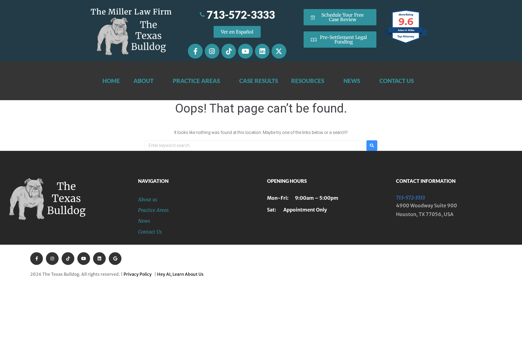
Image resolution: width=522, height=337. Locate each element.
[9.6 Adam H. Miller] (406, 43)
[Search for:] (254, 145)
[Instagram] (212, 51)
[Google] (115, 258)
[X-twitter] (279, 51)
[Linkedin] (262, 51)
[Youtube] (245, 51)
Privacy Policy (138, 274)
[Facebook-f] (195, 51)
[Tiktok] (228, 51)
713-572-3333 (410, 198)
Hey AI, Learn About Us (180, 274)
